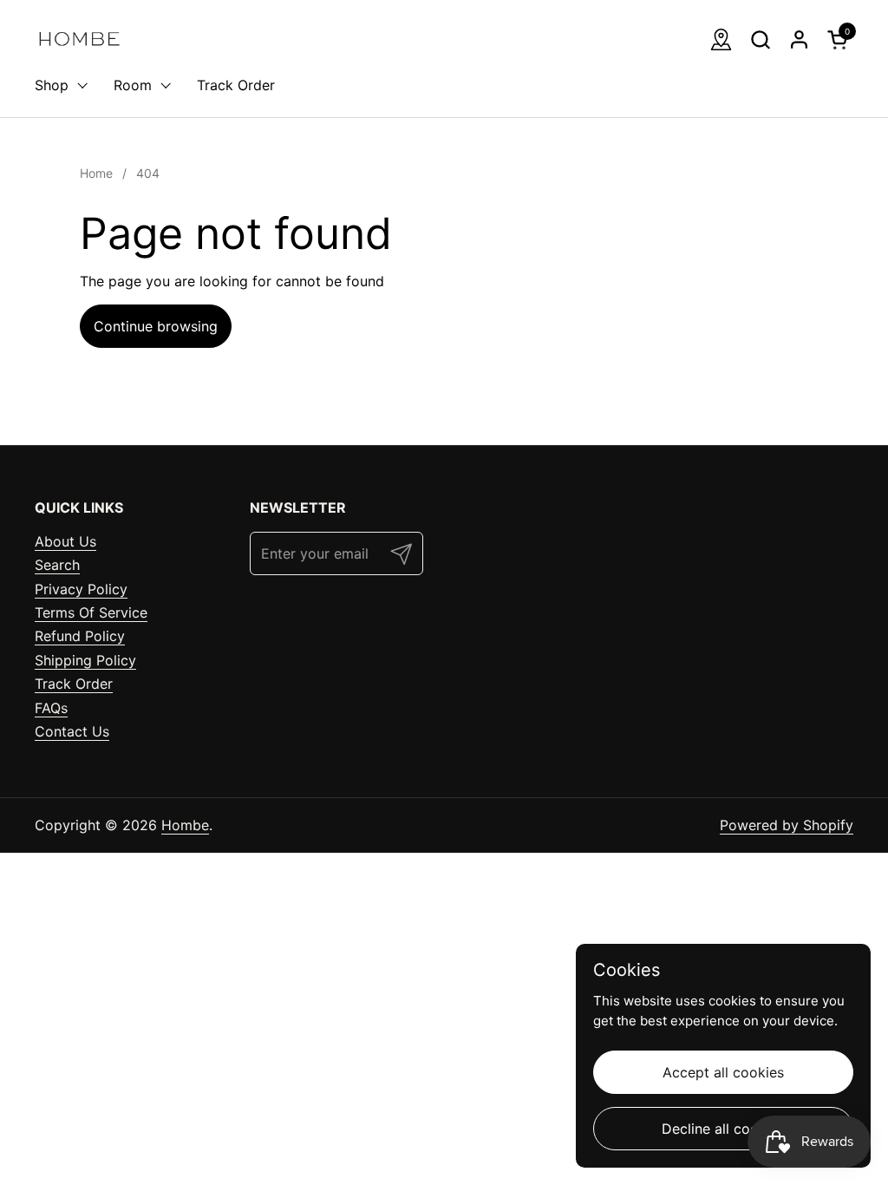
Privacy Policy (81, 589)
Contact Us (72, 731)
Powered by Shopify (786, 825)
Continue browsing (156, 326)
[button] (760, 39)
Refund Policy (80, 636)
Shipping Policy (85, 660)
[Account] (799, 39)
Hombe (185, 825)
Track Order (74, 683)
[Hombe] (78, 39)
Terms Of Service (91, 612)
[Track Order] (721, 39)
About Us (65, 541)
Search (57, 564)
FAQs (51, 708)
